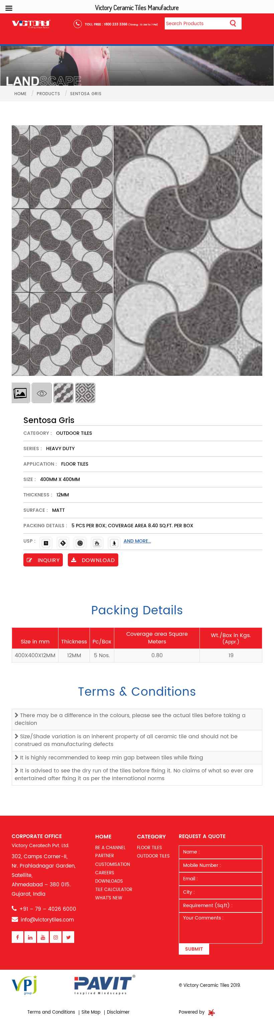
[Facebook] (17, 937)
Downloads (109, 881)
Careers (104, 873)
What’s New (108, 898)
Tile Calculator (113, 889)
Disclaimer (118, 1012)
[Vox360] (211, 1012)
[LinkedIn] (30, 937)
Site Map (91, 1012)
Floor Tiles (149, 847)
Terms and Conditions (51, 1012)
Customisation (112, 864)
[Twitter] (68, 937)
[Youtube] (42, 937)
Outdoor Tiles (153, 856)
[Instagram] (55, 937)
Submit (194, 949)
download (97, 560)
